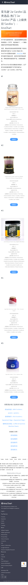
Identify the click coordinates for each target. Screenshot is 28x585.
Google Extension (5, 547)
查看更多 (14, 139)
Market (2, 523)
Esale (2, 574)
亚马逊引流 (14, 446)
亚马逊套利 (14, 439)
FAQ (2, 543)
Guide (2, 554)
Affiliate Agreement (5, 532)
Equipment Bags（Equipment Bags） (14, 420)
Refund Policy (4, 534)
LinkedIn (24, 459)
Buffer (19, 459)
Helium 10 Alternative (6, 545)
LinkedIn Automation (5, 572)
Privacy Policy (4, 536)
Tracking (3, 525)
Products (3, 516)
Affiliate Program (5, 530)
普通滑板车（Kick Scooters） (14, 416)
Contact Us (3, 541)
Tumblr (11, 459)
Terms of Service (5, 539)
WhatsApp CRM (4, 570)
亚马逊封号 (14, 442)
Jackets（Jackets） (14, 413)
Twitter (2, 459)
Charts (2, 521)
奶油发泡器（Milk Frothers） (14, 409)
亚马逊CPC (14, 449)
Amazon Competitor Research (8, 549)
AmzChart (20, 53)
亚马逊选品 (14, 435)
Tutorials (3, 556)
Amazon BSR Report (5, 563)
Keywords (3, 519)
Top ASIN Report (4, 561)
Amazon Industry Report (6, 565)
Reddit (6, 459)
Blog (2, 559)
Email (15, 459)
